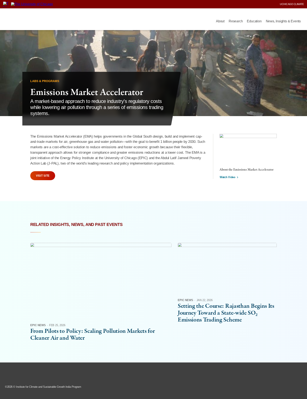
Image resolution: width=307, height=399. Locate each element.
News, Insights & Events (283, 21)
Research (236, 21)
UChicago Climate (292, 4)
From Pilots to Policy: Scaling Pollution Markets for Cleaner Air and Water (92, 334)
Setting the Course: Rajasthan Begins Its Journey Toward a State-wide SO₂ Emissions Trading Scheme (226, 313)
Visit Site (42, 175)
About (220, 21)
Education (254, 21)
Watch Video (227, 177)
